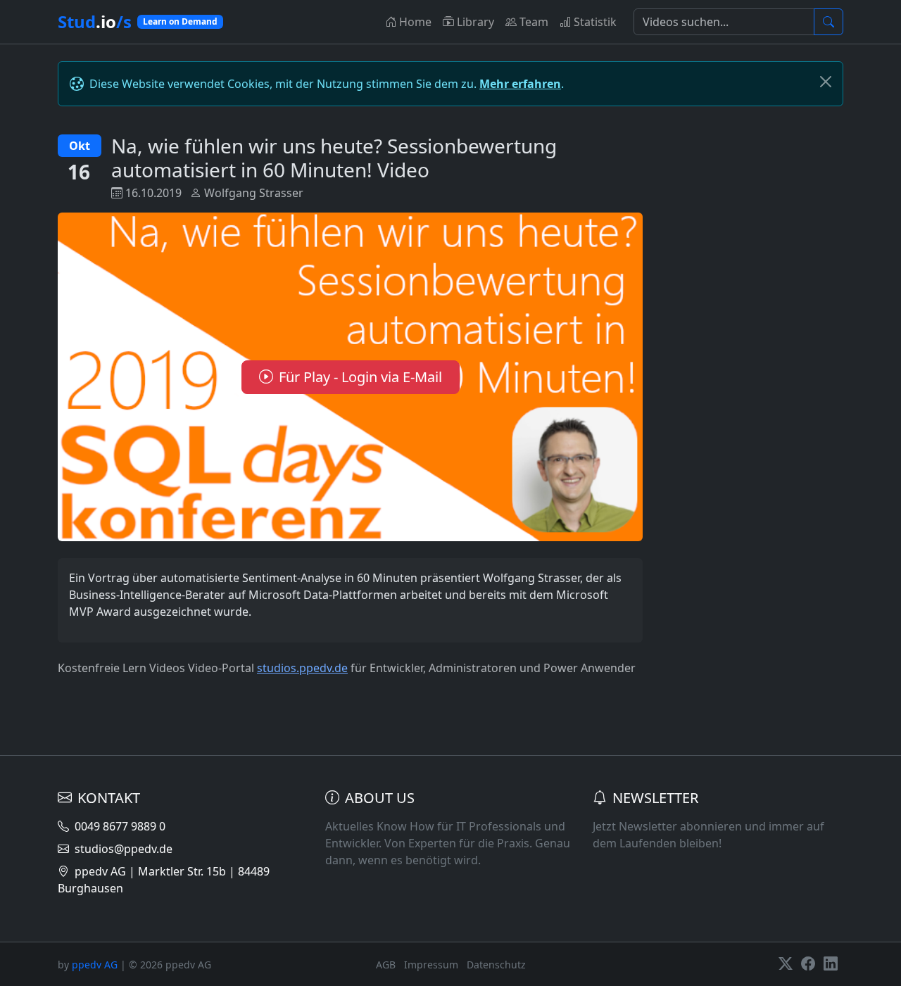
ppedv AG (95, 964)
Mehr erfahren (520, 83)
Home (415, 22)
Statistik (595, 22)
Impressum (431, 964)
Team (533, 22)
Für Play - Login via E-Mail (360, 376)
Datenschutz (496, 964)
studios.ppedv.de (302, 668)
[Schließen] (826, 81)
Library (475, 22)
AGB (386, 964)
